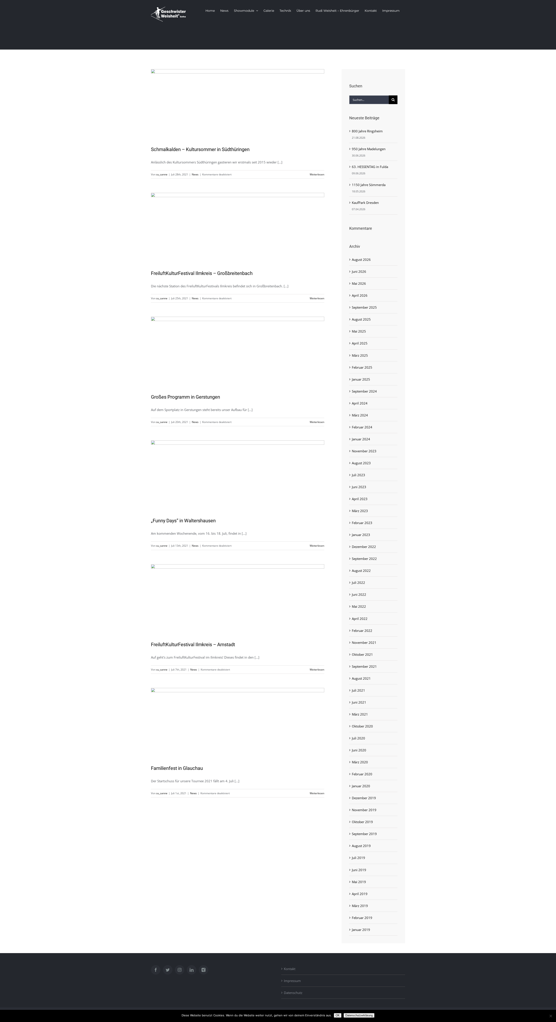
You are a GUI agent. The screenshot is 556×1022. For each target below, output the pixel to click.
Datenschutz (293, 992)
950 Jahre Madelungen (369, 149)
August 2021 (361, 678)
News (195, 174)
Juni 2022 (359, 594)
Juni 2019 (359, 870)
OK (338, 1015)
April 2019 (359, 894)
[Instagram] (179, 970)
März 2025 (360, 355)
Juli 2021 (358, 690)
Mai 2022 (359, 606)
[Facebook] (156, 970)
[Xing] (203, 970)
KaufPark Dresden (365, 202)
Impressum (292, 981)
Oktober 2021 (362, 654)
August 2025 (361, 319)
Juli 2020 (358, 738)
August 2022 (361, 570)
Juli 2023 (358, 475)
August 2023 (361, 463)
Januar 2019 (361, 929)
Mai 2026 (359, 283)
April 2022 (359, 618)
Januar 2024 (361, 439)
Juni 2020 (359, 750)
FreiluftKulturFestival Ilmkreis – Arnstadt (193, 644)
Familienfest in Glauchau (177, 768)
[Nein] (550, 1016)
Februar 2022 (362, 630)
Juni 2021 (359, 702)
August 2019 (361, 846)
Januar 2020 (361, 786)
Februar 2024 (362, 427)
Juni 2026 (359, 271)
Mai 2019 (359, 882)
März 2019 (360, 906)
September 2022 (364, 558)
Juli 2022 (358, 582)
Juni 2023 (359, 487)
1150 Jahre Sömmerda (369, 185)
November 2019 (364, 810)
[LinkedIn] (191, 970)
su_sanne (161, 174)
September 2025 (364, 307)
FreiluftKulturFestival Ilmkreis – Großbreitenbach (202, 273)
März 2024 (360, 415)
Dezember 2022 (364, 546)
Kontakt (289, 969)
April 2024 (359, 403)
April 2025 (359, 343)
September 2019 (364, 834)
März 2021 (360, 714)
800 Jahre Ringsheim (367, 131)
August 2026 (361, 259)
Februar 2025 (362, 367)
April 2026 (359, 295)
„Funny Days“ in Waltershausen (183, 520)
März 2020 (360, 762)
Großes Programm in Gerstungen (185, 397)
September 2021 (364, 666)
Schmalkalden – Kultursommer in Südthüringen (200, 149)
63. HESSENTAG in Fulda (370, 167)
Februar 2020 (362, 774)
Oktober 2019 (362, 822)
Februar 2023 (362, 523)
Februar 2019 (362, 917)
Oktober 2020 (362, 726)
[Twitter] (167, 970)
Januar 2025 (361, 379)
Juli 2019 (358, 858)
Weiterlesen (317, 174)
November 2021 (364, 642)
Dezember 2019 (364, 798)
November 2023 (364, 451)
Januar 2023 (361, 535)
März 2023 (360, 511)
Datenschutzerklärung (359, 1015)
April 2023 (359, 499)
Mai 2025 (359, 331)
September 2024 (364, 391)
